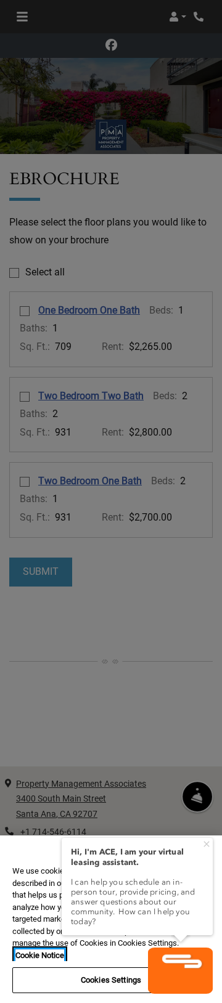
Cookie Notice (39, 955)
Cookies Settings (111, 980)
